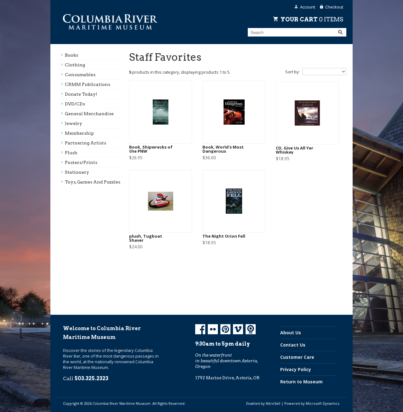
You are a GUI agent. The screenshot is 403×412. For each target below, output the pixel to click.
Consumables (80, 74)
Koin (251, 329)
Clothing (75, 64)
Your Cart (312, 19)
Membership (79, 133)
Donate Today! (81, 94)
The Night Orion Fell (223, 236)
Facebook (200, 329)
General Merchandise (89, 113)
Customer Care (297, 357)
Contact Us (292, 345)
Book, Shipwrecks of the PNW (151, 149)
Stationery (77, 172)
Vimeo (238, 329)
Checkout (334, 7)
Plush (71, 152)
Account (307, 7)
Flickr (213, 329)
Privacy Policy (295, 369)
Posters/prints (81, 162)
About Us (290, 333)
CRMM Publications (87, 84)
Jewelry (73, 123)
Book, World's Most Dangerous (223, 149)
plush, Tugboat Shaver (145, 238)
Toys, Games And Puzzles (92, 181)
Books (71, 55)
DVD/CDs (75, 103)
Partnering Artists (85, 142)
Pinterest (225, 329)
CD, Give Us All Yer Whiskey (294, 150)
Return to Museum (301, 382)
